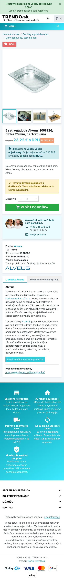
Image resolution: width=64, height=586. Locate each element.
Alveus (18, 246)
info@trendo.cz (38, 234)
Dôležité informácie (15, 496)
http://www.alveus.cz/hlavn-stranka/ (25, 372)
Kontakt (7, 507)
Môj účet (8, 501)
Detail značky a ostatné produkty (25, 359)
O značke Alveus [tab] (15, 279)
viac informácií (52, 517)
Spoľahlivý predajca (16, 490)
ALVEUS (26, 321)
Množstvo (10, 198)
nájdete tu (43, 10)
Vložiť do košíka (32, 207)
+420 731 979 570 (40, 226)
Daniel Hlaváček (36, 560)
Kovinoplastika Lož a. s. (18, 298)
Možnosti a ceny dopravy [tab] (44, 279)
